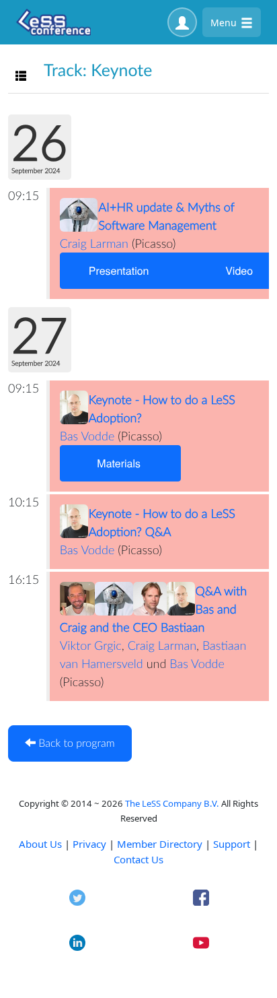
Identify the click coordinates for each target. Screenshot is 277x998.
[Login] (182, 22)
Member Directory (159, 844)
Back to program (75, 743)
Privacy (89, 844)
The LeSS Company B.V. (172, 803)
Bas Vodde (87, 435)
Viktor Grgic (91, 645)
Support (231, 844)
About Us (40, 844)
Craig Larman (94, 243)
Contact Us (138, 859)
